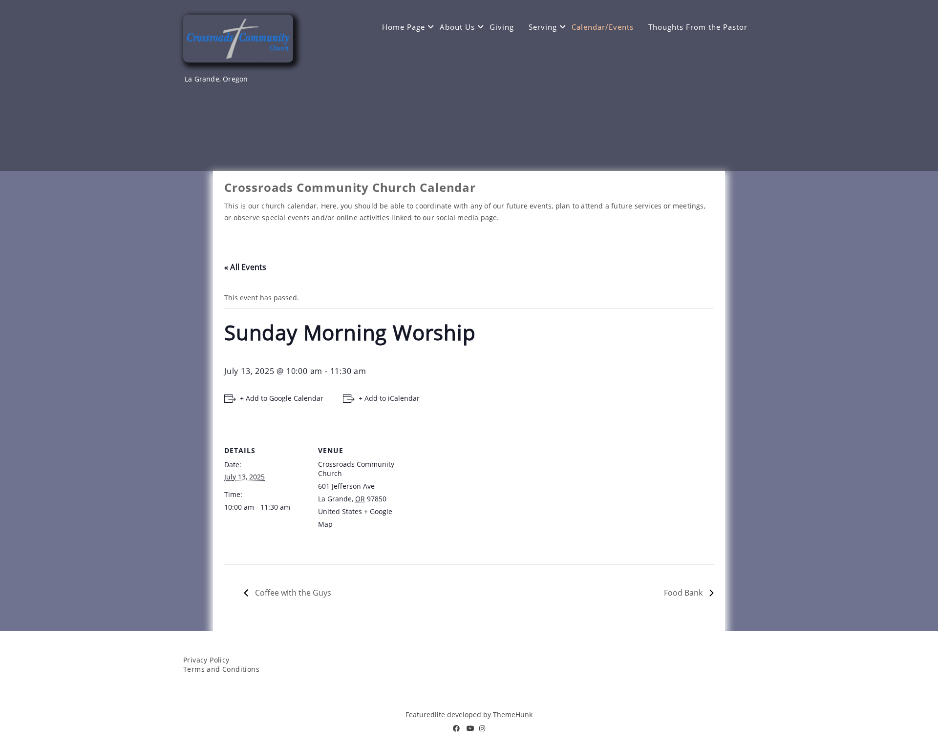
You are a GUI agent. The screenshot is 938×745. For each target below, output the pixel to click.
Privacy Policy (206, 659)
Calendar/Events (603, 27)
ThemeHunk (513, 714)
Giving (502, 27)
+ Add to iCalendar (389, 398)
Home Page (403, 27)
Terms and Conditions (221, 669)
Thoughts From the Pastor (697, 27)
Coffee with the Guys (292, 592)
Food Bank (684, 592)
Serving (543, 27)
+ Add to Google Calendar (281, 398)
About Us (457, 27)
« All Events (245, 267)
